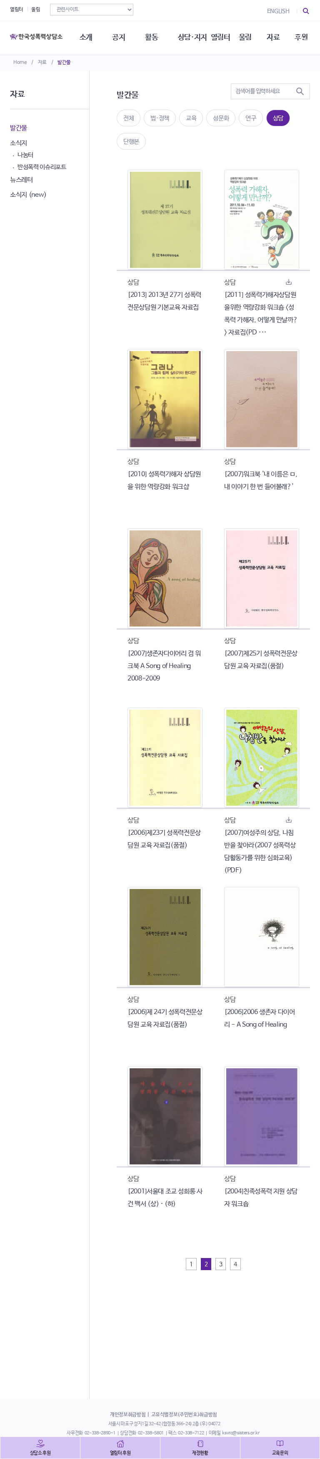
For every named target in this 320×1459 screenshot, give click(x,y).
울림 (35, 10)
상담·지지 (192, 37)
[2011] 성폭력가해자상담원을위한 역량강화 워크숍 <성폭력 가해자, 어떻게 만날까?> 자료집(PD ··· (261, 313)
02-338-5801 (151, 1433)
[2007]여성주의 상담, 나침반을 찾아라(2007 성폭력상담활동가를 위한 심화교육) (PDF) (259, 851)
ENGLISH (278, 11)
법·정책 (159, 118)
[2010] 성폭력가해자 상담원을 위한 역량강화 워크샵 (164, 480)
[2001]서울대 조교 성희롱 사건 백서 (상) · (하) (165, 1198)
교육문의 (280, 1453)
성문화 (221, 118)
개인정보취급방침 (127, 1415)
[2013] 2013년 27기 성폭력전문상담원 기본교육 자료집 (164, 301)
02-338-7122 (191, 1433)
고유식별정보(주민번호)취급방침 (184, 1415)
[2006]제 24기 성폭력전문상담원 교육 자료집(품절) (165, 1018)
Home (20, 62)
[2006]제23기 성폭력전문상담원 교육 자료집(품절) (164, 839)
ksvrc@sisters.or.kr (240, 1433)
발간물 (64, 62)
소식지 (18, 143)
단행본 (131, 141)
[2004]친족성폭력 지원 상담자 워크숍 (261, 1198)
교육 (191, 118)
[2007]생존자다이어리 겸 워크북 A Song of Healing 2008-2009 (164, 666)
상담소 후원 (40, 1453)
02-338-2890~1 (100, 1433)
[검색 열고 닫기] (306, 11)
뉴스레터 (21, 180)
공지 (118, 37)
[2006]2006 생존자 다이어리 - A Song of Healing (259, 1018)
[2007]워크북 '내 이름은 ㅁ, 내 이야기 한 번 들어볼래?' (260, 480)
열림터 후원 (120, 1453)
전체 (128, 118)
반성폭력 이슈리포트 (42, 167)
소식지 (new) (28, 195)
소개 (86, 37)
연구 (250, 118)
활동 (151, 37)
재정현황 (200, 1453)
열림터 (16, 10)
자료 (42, 62)
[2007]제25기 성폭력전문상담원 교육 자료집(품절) (261, 660)
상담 (278, 118)
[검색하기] (300, 91)
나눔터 (25, 154)
